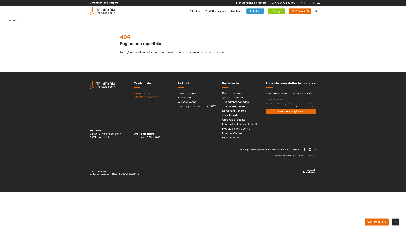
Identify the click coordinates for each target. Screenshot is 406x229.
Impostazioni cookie (274, 149)
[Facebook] (308, 3)
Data (14, 20)
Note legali (245, 149)
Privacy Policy (309, 106)
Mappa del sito (292, 149)
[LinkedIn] (318, 3)
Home (9, 20)
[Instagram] (313, 3)
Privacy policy (257, 149)
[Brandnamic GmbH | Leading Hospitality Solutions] (309, 171)
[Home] (102, 11)
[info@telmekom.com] (301, 3)
